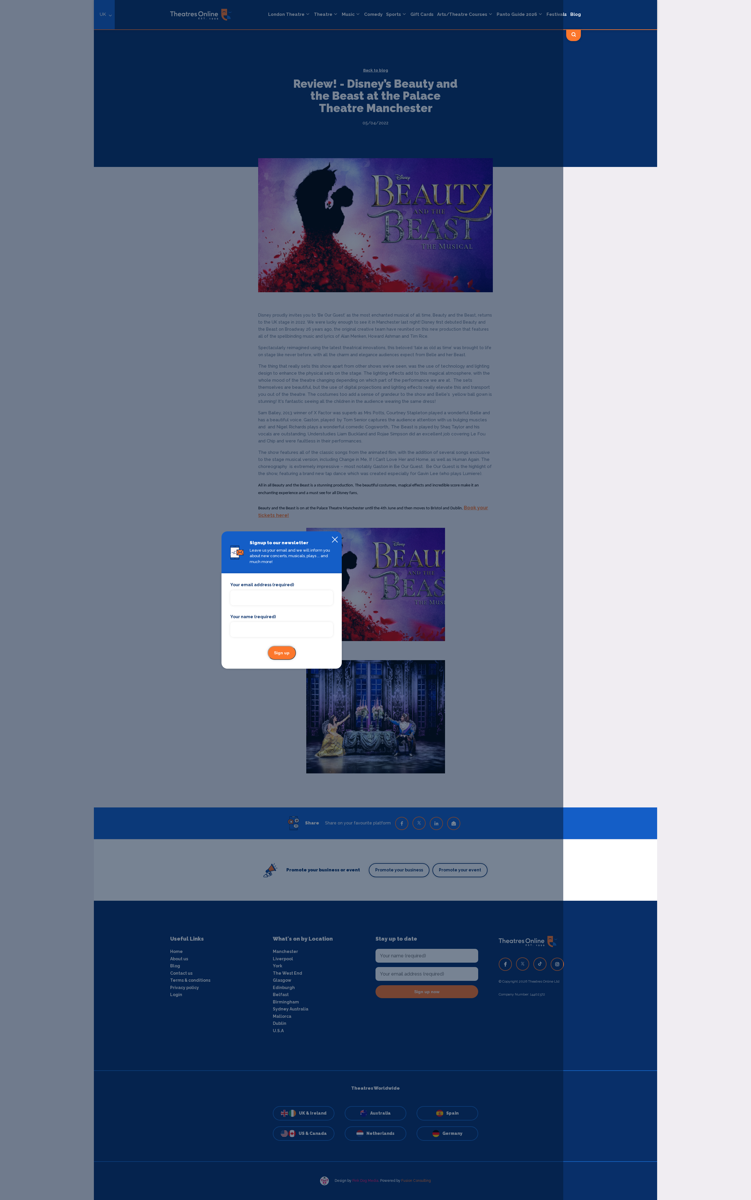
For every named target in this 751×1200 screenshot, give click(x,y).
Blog (575, 14)
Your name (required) (253, 616)
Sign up (282, 652)
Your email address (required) (262, 584)
